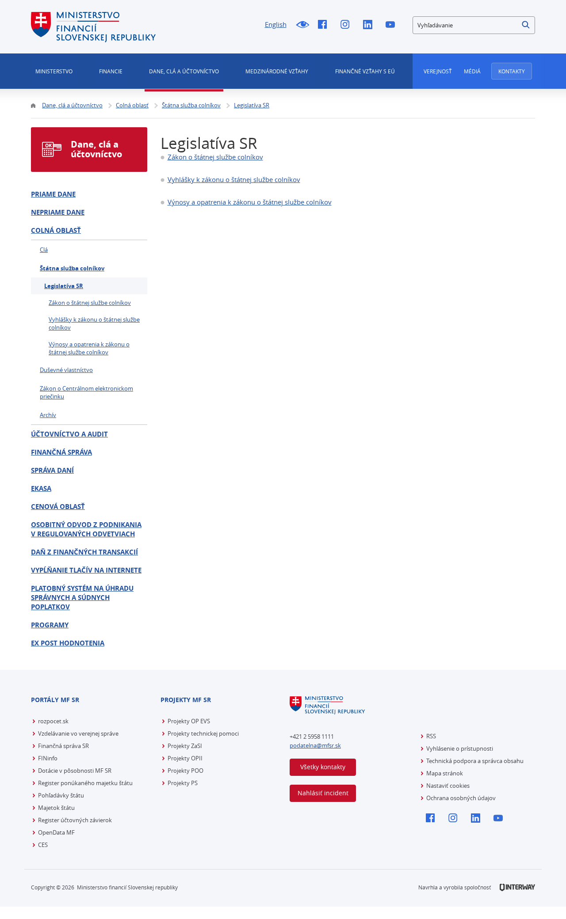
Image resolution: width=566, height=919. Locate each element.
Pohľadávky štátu (61, 795)
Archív (48, 415)
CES (43, 845)
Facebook (325, 25)
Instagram (347, 25)
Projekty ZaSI (185, 746)
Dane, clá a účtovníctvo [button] (184, 71)
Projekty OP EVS (189, 721)
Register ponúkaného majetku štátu (85, 783)
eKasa (41, 488)
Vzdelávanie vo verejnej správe (78, 733)
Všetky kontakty (322, 767)
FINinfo (47, 758)
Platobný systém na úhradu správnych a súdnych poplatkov (82, 597)
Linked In (370, 25)
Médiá (472, 71)
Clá (44, 250)
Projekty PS (183, 783)
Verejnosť (438, 71)
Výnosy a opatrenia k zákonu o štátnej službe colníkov (250, 201)
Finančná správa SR (63, 746)
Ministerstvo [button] (54, 71)
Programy (50, 625)
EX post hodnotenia (67, 643)
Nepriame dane (57, 212)
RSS (431, 736)
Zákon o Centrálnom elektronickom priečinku (86, 392)
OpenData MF (56, 832)
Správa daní (52, 470)
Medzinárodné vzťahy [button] (276, 71)
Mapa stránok (444, 773)
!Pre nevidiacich (302, 25)
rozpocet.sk (53, 721)
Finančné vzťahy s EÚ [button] (365, 71)
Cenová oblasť (58, 506)
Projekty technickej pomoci (203, 733)
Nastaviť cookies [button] (448, 786)
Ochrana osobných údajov (461, 798)
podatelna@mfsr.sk (315, 745)
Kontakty (511, 71)
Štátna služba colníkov (72, 268)
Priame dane (53, 194)
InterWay (517, 887)
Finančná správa (61, 452)
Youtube (392, 25)
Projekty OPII (185, 758)
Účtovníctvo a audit (69, 434)
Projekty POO (185, 771)
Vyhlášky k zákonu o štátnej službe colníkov (234, 179)
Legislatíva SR (63, 286)
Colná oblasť (56, 230)
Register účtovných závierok (75, 820)
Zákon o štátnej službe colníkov (215, 156)
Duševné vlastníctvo (66, 370)
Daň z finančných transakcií (84, 552)
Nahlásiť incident (323, 793)
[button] (526, 25)
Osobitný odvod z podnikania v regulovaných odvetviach (86, 529)
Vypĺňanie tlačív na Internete (86, 570)
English (276, 24)
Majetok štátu (56, 808)
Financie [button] (110, 71)
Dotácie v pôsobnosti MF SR (74, 771)
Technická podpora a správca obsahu (475, 761)
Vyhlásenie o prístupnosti (459, 748)
